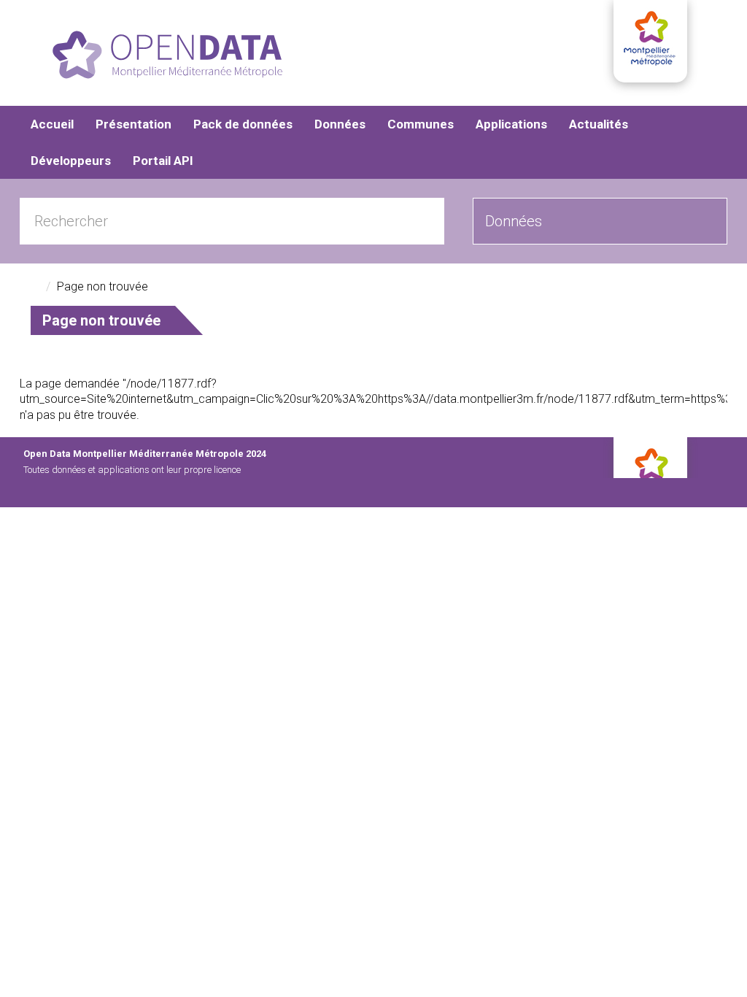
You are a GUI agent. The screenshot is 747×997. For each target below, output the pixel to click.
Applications (511, 124)
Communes (420, 124)
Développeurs (71, 160)
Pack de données (243, 124)
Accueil (52, 124)
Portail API (163, 160)
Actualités (598, 124)
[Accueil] (167, 55)
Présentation (133, 124)
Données (339, 124)
